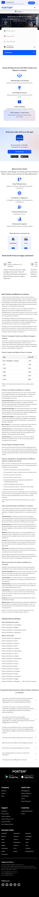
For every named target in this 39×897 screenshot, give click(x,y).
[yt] (18, 884)
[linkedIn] (14, 884)
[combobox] (19, 30)
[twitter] (6, 884)
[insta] (10, 884)
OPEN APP (31, 3)
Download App (19, 152)
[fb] (2, 884)
